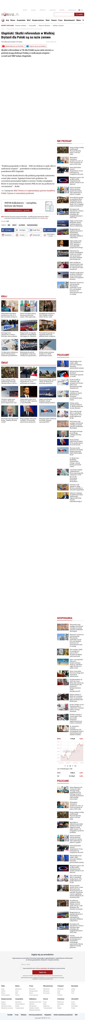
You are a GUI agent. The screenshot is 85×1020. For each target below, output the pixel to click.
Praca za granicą (33, 995)
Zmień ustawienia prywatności (63, 1015)
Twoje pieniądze (19, 1008)
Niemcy (3, 993)
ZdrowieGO (74, 999)
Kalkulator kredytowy (34, 1010)
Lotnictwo (60, 995)
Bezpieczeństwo (6, 999)
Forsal (2, 29)
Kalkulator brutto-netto (35, 1002)
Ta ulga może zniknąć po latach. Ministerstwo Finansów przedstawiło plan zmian (9, 353)
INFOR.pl (25, 10)
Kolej (58, 993)
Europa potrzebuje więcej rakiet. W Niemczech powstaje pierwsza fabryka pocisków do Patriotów (47, 381)
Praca (31, 986)
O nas (16, 1015)
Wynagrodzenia (33, 991)
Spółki (73, 991)
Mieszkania (46, 991)
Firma (16, 991)
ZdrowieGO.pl (52, 10)
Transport (60, 986)
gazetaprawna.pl (72, 10)
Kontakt (10, 1015)
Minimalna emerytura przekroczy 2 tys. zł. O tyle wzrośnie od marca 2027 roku (9, 315)
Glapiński (22, 225)
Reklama (23, 1015)
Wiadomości (60, 1002)
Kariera (31, 993)
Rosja (2, 989)
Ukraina (3, 991)
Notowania (74, 986)
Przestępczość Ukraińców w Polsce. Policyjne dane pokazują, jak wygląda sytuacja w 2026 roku (9, 334)
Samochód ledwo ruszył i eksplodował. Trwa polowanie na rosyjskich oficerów (28, 381)
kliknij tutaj (50, 979)
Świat (3, 986)
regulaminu (43, 968)
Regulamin (48, 1015)
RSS (76, 1015)
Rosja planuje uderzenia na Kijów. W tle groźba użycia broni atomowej (28, 420)
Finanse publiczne (20, 1004)
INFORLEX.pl (42, 10)
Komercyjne (46, 993)
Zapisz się (42, 972)
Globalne (3, 1004)
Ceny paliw (32, 25)
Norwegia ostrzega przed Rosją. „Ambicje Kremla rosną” (9, 420)
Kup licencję (44, 218)
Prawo (45, 1002)
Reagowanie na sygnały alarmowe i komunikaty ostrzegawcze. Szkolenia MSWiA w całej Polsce (28, 334)
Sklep (81, 10)
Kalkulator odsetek (34, 1008)
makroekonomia (32, 225)
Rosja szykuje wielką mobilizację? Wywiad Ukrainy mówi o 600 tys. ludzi (9, 381)
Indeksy (73, 989)
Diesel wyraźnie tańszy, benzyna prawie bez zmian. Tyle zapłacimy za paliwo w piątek (28, 315)
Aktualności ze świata (7, 1008)
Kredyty (17, 1006)
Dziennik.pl (60, 999)
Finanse (17, 995)
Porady (73, 1008)
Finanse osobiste (20, 25)
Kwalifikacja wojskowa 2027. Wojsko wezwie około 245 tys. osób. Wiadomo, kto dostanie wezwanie (47, 315)
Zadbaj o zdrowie (58, 25)
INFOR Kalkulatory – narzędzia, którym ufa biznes (21, 204)
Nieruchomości (48, 986)
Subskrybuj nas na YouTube (14, 46)
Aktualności (18, 989)
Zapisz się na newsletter (37, 46)
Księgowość (46, 1006)
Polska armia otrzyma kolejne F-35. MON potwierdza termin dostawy (46, 353)
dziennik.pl (33, 10)
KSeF (16, 993)
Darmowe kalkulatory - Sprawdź (18, 210)
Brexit (14, 225)
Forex (72, 993)
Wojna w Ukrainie (44, 25)
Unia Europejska (5, 995)
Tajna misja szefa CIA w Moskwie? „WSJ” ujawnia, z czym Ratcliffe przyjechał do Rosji (28, 400)
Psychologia (74, 1006)
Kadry (44, 1004)
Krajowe (3, 1002)
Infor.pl (45, 999)
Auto (58, 1006)
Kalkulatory (32, 999)
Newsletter (62, 10)
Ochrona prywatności (35, 1015)
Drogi (58, 991)
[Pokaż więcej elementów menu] (83, 20)
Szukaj (80, 14)
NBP (9, 225)
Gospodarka (19, 999)
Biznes (17, 986)
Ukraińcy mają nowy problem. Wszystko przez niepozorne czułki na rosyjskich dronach (9, 400)
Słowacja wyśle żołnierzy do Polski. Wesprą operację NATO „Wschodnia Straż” (47, 420)
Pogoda (59, 1008)
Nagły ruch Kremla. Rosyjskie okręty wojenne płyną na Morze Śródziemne (47, 400)
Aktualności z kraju (6, 1006)
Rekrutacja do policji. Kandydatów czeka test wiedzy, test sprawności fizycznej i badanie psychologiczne (28, 353)
